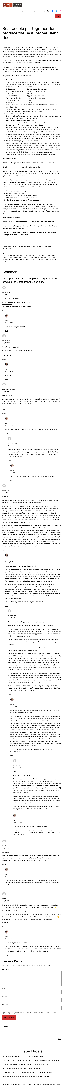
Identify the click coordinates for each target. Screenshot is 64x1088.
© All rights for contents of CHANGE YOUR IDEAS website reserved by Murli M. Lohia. (31, 1084)
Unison (10, 261)
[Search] (58, 16)
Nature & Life (43, 246)
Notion (28, 259)
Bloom (34, 255)
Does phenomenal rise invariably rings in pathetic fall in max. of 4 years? (27, 1076)
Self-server (53, 259)
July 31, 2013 (14, 706)
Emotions (43, 257)
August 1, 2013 (17, 822)
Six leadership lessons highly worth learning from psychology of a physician (28, 1072)
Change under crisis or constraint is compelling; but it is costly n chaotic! (27, 1064)
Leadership (27, 246)
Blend (29, 255)
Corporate (20, 246)
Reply (4, 311)
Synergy (5, 261)
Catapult (43, 255)
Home (21, 11)
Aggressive (6, 255)
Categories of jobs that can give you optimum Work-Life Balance (24, 1056)
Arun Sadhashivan (14, 443)
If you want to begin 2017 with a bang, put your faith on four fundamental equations (31, 1060)
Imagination (15, 259)
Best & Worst (23, 255)
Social (49, 246)
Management (34, 246)
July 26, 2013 (6, 294)
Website (5, 1005)
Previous (5, 1027)
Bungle (38, 255)
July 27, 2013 (6, 391)
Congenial (25, 257)
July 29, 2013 (6, 492)
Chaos (48, 255)
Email (4, 997)
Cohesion (5, 257)
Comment (6, 969)
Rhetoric (39, 259)
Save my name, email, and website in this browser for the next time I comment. (31, 1013)
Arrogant (12, 255)
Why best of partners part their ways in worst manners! (21, 1068)
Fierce (48, 257)
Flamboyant (54, 257)
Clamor (53, 255)
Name (5, 989)
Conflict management (15, 257)
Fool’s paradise (7, 259)
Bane (17, 255)
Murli (6, 320)
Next (59, 1039)
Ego (39, 257)
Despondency (33, 257)
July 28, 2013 (14, 472)
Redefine (33, 259)
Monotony (22, 259)
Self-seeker (45, 259)
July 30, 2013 (9, 562)
